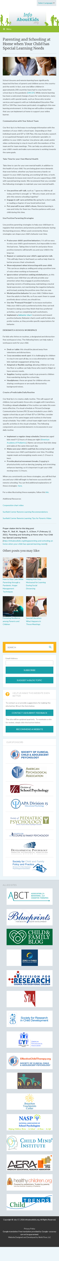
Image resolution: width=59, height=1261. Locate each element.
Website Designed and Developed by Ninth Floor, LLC (29, 1237)
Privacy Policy (29, 1229)
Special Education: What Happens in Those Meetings (34, 621)
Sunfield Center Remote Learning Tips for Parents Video (27, 518)
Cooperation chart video (13, 505)
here (20, 486)
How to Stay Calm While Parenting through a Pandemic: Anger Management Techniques (13, 585)
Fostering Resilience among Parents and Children (11, 621)
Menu (8, 29)
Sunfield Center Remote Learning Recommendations (25, 512)
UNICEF (30, 93)
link (47, 492)
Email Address (12, 658)
